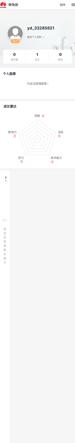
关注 (37, 59)
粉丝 (60, 59)
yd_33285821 (40, 28)
